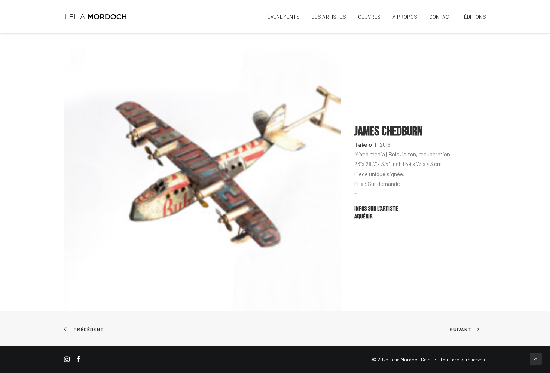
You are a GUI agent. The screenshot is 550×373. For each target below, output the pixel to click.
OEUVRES (369, 16)
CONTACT (440, 16)
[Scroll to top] (536, 358)
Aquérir (363, 216)
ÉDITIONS (475, 16)
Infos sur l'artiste (376, 209)
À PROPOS (405, 16)
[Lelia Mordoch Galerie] (96, 16)
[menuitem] (286, 16)
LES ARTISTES (328, 16)
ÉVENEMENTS (283, 16)
